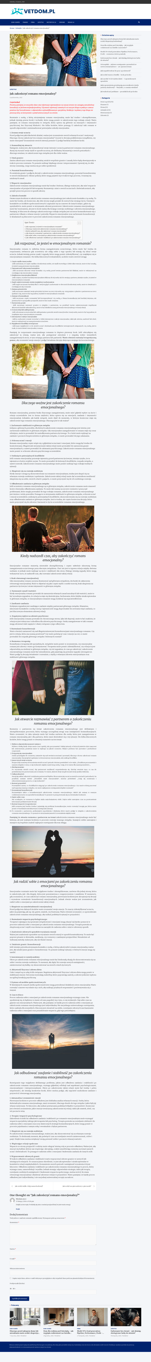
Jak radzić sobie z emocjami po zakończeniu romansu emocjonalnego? (50, 235)
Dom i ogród (15, 22)
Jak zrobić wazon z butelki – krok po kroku (115, 75)
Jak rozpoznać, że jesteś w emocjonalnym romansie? (44, 227)
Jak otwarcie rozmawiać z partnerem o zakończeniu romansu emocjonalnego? (53, 233)
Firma (33, 22)
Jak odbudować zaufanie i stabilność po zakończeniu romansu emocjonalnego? (53, 238)
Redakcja (71, 22)
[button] (78, 223)
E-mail (13, 1259)
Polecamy (15, 1305)
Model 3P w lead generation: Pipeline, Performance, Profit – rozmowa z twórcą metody (90, 1333)
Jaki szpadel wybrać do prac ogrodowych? (115, 71)
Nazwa (13, 1249)
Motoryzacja (51, 22)
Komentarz (14, 1222)
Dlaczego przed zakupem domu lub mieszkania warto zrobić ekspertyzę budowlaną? (24, 1333)
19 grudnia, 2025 (48, 1336)
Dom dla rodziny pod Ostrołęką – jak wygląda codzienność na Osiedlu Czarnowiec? (58, 1333)
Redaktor (24, 1336)
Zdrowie (62, 22)
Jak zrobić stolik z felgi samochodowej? (29, 1186)
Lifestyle (41, 22)
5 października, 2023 (16, 97)
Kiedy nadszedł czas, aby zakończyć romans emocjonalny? (46, 231)
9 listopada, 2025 (116, 1336)
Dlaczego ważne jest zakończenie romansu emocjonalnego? (46, 229)
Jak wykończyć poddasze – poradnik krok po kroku (118, 92)
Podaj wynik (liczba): (17, 1283)
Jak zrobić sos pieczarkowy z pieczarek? (77, 1186)
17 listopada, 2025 (82, 1336)
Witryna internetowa (17, 1268)
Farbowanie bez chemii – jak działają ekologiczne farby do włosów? (126, 1332)
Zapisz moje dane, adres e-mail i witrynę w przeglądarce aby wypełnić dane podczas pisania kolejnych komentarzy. (53, 1278)
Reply (18, 1209)
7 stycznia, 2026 (15, 1336)
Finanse (25, 22)
